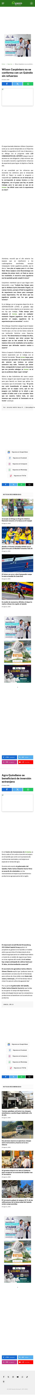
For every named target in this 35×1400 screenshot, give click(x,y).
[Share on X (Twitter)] (17, 84)
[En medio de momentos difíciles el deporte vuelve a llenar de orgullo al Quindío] (17, 591)
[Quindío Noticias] (17, 3)
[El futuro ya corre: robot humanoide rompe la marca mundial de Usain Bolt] (17, 563)
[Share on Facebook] (7, 84)
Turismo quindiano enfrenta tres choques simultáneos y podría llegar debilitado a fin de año (17, 1113)
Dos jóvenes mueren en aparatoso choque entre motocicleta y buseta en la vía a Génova (16, 1143)
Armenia (28, 852)
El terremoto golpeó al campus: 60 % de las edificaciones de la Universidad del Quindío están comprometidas (17, 1202)
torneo (4, 187)
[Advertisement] (17, 125)
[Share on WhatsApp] (28, 84)
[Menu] (3, 3)
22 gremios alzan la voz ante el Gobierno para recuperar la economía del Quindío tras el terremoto (17, 1172)
